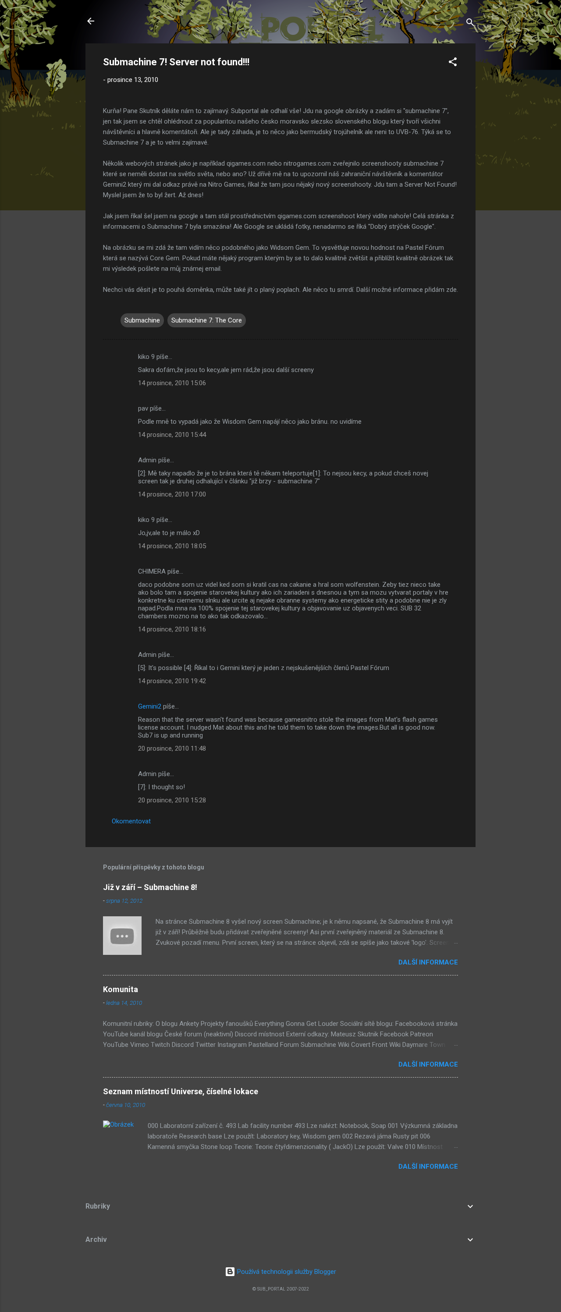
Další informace (428, 962)
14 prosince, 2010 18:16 (172, 629)
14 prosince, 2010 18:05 (172, 546)
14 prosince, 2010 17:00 (172, 494)
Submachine (142, 320)
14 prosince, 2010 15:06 (172, 383)
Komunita (120, 989)
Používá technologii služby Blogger (285, 1272)
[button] (452, 63)
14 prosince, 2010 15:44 (172, 435)
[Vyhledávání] (470, 24)
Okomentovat (131, 821)
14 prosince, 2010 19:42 (172, 681)
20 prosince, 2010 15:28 (172, 800)
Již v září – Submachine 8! (150, 887)
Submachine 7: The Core (206, 320)
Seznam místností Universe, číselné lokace (180, 1091)
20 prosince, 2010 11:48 (172, 748)
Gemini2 (149, 706)
